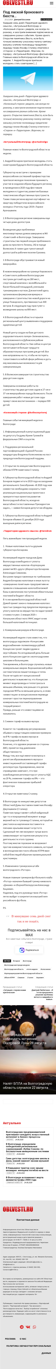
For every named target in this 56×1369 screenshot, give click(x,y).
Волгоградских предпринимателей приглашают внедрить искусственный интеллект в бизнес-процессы (27, 1134)
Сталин (30, 977)
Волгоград (27, 961)
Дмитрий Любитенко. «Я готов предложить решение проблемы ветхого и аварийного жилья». (42, 994)
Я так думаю (46, 19)
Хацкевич (40, 977)
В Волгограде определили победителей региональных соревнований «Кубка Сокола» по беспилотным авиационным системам (27, 1148)
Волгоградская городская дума (17, 965)
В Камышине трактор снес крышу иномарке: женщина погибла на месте (27, 1169)
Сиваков (20, 977)
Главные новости (14, 1182)
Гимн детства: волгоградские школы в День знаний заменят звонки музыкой (27, 1159)
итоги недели (31, 969)
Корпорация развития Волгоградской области (23, 973)
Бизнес (10, 1140)
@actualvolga (40, 141)
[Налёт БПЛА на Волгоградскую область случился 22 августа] (28, 1072)
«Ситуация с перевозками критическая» (14, 991)
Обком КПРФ (9, 977)
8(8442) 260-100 (22, 1259)
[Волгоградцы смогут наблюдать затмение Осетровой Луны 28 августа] (28, 1027)
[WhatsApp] (34, 1327)
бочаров (16, 961)
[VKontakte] (28, 1327)
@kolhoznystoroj (37, 412)
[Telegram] (21, 1327)
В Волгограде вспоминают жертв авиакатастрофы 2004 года (24, 1178)
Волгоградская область (13, 969)
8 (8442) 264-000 (33, 1267)
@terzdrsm (45, 530)
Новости (10, 1154)
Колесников (45, 969)
